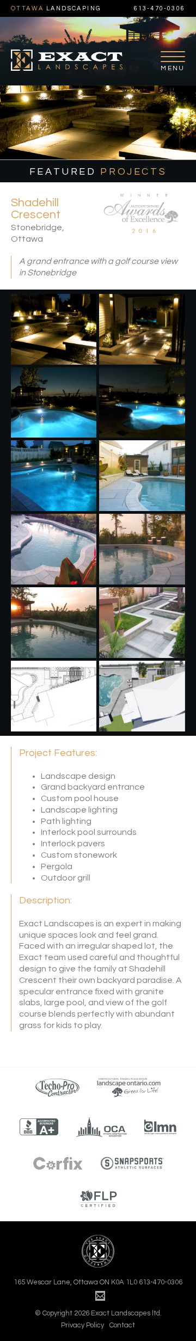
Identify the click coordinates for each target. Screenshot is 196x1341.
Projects (98, 172)
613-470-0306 (159, 8)
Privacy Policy (82, 1325)
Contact (122, 1325)
